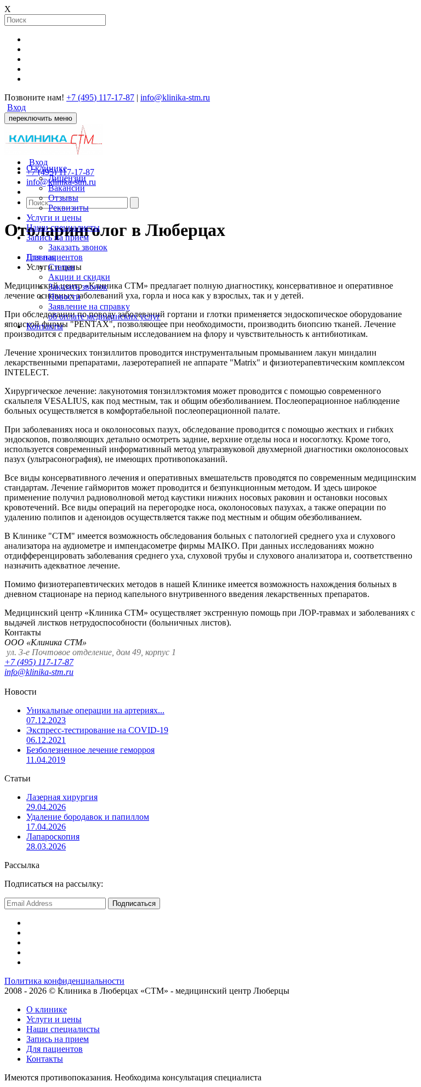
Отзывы (63, 197)
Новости (64, 296)
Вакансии (66, 188)
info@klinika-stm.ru (175, 97)
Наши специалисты (63, 227)
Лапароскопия (52, 841)
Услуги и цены (54, 217)
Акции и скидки (79, 276)
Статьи (61, 267)
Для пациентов (54, 257)
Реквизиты (68, 207)
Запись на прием (57, 237)
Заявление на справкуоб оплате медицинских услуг (104, 311)
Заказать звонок (77, 247)
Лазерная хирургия (62, 802)
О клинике (46, 168)
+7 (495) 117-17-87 (38, 662)
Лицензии (67, 178)
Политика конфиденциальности (64, 980)
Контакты (44, 326)
